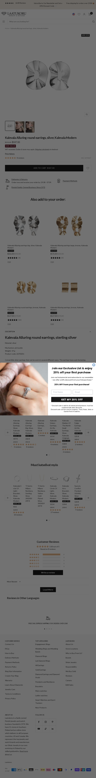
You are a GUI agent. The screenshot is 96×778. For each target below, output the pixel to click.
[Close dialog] (93, 365)
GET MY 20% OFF (72, 399)
